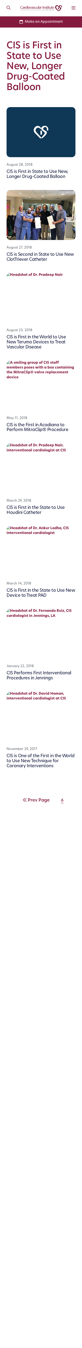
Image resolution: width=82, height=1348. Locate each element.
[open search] (8, 8)
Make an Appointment (44, 22)
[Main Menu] (73, 8)
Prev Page (39, 800)
